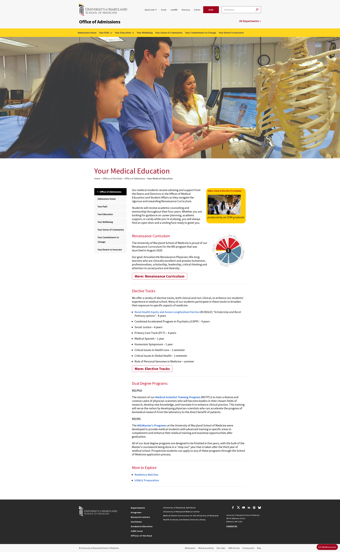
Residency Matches (146, 474)
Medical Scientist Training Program (177, 397)
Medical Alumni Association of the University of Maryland (190, 515)
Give (211, 9)
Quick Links (150, 9)
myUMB (174, 9)
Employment (248, 548)
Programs (136, 512)
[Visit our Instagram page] (254, 508)
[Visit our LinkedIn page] (249, 508)
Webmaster (190, 548)
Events (197, 9)
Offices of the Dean (112, 178)
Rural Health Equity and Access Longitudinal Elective (167, 312)
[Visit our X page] (238, 508)
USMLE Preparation (147, 480)
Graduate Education (142, 526)
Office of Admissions (135, 178)
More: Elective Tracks (152, 368)
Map (259, 548)
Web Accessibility (206, 548)
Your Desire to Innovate (231, 32)
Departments (138, 507)
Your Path (104, 32)
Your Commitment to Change (200, 32)
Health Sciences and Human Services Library (184, 519)
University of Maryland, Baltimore (179, 507)
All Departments (249, 21)
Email (163, 9)
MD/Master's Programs (152, 425)
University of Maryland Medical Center (181, 511)
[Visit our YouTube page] (243, 508)
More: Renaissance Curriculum (159, 276)
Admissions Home (87, 32)
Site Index (220, 548)
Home (97, 178)
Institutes (136, 521)
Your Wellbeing (145, 32)
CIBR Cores (137, 531)
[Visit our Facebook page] (233, 508)
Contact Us (231, 526)
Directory (186, 9)
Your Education (123, 32)
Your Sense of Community (168, 32)
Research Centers (140, 517)
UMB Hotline (234, 548)
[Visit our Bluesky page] (259, 508)
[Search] (257, 10)
